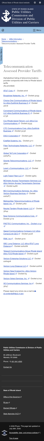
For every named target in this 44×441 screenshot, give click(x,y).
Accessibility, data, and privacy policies (23, 432)
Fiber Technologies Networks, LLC (18, 145)
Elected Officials (9, 408)
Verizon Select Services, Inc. (15, 278)
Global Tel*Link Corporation (14, 153)
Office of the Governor (11, 397)
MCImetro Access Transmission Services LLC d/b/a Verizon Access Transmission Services (22, 182)
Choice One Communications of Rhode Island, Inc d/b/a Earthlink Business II (22, 101)
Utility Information (15, 39)
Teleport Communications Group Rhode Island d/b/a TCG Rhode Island (22, 252)
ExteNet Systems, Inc (12, 140)
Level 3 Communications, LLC (16, 168)
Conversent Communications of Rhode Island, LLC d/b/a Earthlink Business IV (22, 112)
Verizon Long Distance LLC (14, 266)
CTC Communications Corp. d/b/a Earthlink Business (21, 129)
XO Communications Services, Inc (17, 283)
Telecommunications (9, 41)
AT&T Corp (8, 90)
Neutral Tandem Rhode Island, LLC (18, 208)
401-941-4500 (16, 361)
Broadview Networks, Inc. (14, 95)
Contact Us (7, 367)
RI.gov (5, 402)
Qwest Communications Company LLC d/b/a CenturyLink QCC (21, 232)
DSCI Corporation (10, 135)
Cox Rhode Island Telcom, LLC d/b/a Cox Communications (20, 122)
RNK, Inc (7, 238)
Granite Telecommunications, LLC (17, 160)
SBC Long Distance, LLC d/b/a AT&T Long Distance (21, 244)
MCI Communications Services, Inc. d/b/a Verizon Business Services (20, 192)
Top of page (13, 438)
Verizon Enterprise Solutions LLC (17, 258)
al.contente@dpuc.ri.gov (13, 293)
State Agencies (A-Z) (11, 413)
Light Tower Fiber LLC (12, 175)
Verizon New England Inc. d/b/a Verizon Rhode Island (19, 272)
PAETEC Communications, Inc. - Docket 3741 (22, 223)
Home (4, 39)
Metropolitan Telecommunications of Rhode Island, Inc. (21, 202)
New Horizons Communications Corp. (19, 216)
